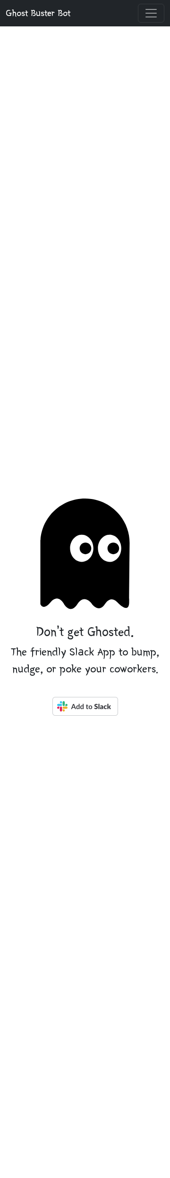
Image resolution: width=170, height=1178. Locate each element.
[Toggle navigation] (151, 13)
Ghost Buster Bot (38, 13)
